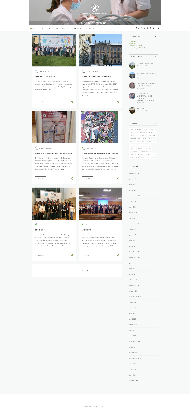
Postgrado (76, 28)
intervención (151, 142)
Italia (143, 145)
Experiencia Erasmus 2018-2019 (96, 76)
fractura (133, 139)
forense (143, 135)
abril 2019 (132, 190)
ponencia (148, 148)
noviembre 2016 (134, 257)
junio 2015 (132, 308)
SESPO (143, 157)
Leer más (41, 102)
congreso (152, 132)
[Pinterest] (153, 28)
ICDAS (150, 139)
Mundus (132, 148)
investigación (134, 145)
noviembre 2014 (134, 347)
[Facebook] (136, 28)
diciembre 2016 (134, 252)
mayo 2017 (133, 240)
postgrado (133, 151)
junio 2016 (132, 263)
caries (151, 129)
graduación (142, 139)
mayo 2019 (133, 184)
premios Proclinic (145, 151)
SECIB (131, 157)
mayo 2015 (133, 313)
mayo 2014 (133, 375)
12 (83, 270)
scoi (153, 154)
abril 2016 (132, 274)
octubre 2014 (134, 353)
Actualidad (133, 41)
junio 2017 (132, 235)
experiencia (134, 135)
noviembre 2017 (134, 224)
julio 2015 (132, 302)
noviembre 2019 (134, 173)
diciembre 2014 (134, 341)
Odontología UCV (135, 48)
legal (149, 145)
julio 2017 (132, 229)
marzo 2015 (133, 325)
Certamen (133, 132)
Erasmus (132, 43)
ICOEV (131, 142)
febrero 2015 (133, 330)
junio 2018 (132, 201)
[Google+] (142, 28)
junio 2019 (132, 179)
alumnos (138, 129)
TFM (56, 28)
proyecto (133, 154)
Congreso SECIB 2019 (45, 76)
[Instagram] (150, 28)
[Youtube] (147, 28)
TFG (49, 28)
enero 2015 (133, 336)
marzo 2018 (133, 212)
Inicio (32, 28)
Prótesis (141, 154)
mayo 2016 (133, 268)
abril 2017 (132, 246)
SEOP (137, 157)
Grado (65, 28)
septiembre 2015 (135, 297)
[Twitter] (139, 28)
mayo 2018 (133, 207)
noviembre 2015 (134, 285)
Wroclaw (150, 157)
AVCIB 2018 (86, 230)
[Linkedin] (144, 28)
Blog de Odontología (95, 23)
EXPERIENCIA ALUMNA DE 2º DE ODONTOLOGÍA (54, 153)
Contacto (90, 28)
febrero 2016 (133, 280)
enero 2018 (133, 218)
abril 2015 (132, 319)
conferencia (143, 132)
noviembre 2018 (134, 196)
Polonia (140, 148)
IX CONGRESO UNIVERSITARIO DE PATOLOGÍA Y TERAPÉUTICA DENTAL (100, 153)
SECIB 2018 (40, 230)
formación (151, 135)
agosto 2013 (133, 381)
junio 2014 (132, 369)
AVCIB (145, 129)
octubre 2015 (134, 291)
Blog (41, 28)
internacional (140, 142)
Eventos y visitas (135, 45)
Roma (148, 154)
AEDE (131, 129)
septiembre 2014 (135, 358)
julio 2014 (132, 364)
